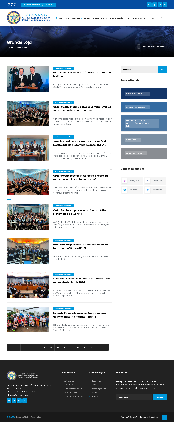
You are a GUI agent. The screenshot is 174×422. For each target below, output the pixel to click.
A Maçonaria (70, 381)
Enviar (160, 397)
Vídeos (95, 396)
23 (78, 347)
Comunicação (116, 18)
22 (71, 347)
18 (44, 347)
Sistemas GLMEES (136, 18)
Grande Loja (97, 381)
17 (37, 347)
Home (60, 18)
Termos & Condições (130, 417)
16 (30, 347)
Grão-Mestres (70, 392)
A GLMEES (68, 385)
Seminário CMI (99, 18)
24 (85, 347)
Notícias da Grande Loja (63, 68)
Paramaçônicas (99, 388)
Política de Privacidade (149, 417)
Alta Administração (73, 388)
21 (64, 347)
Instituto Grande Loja (73, 396)
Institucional (73, 18)
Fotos (94, 392)
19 (51, 347)
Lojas (87, 18)
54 (99, 347)
